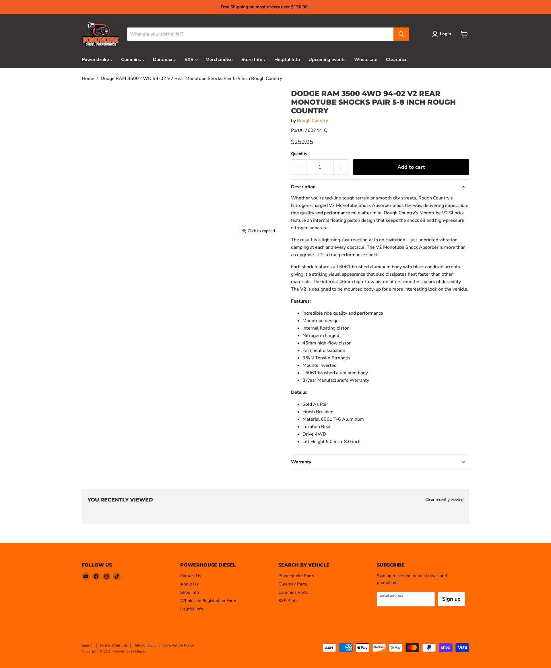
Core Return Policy (178, 645)
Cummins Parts (293, 592)
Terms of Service (113, 645)
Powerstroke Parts (296, 576)
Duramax (163, 59)
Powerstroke (96, 59)
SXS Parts (288, 601)
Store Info (252, 59)
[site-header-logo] (101, 34)
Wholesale (365, 59)
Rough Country (312, 120)
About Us (189, 584)
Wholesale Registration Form (208, 601)
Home (88, 78)
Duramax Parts (292, 584)
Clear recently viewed (444, 499)
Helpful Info (287, 59)
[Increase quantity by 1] (341, 167)
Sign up (451, 598)
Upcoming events (327, 59)
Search (87, 645)
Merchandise (219, 59)
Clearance (397, 59)
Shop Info (189, 592)
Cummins (131, 59)
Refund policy (144, 645)
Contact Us (190, 576)
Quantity (299, 154)
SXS (190, 59)
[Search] (401, 34)
